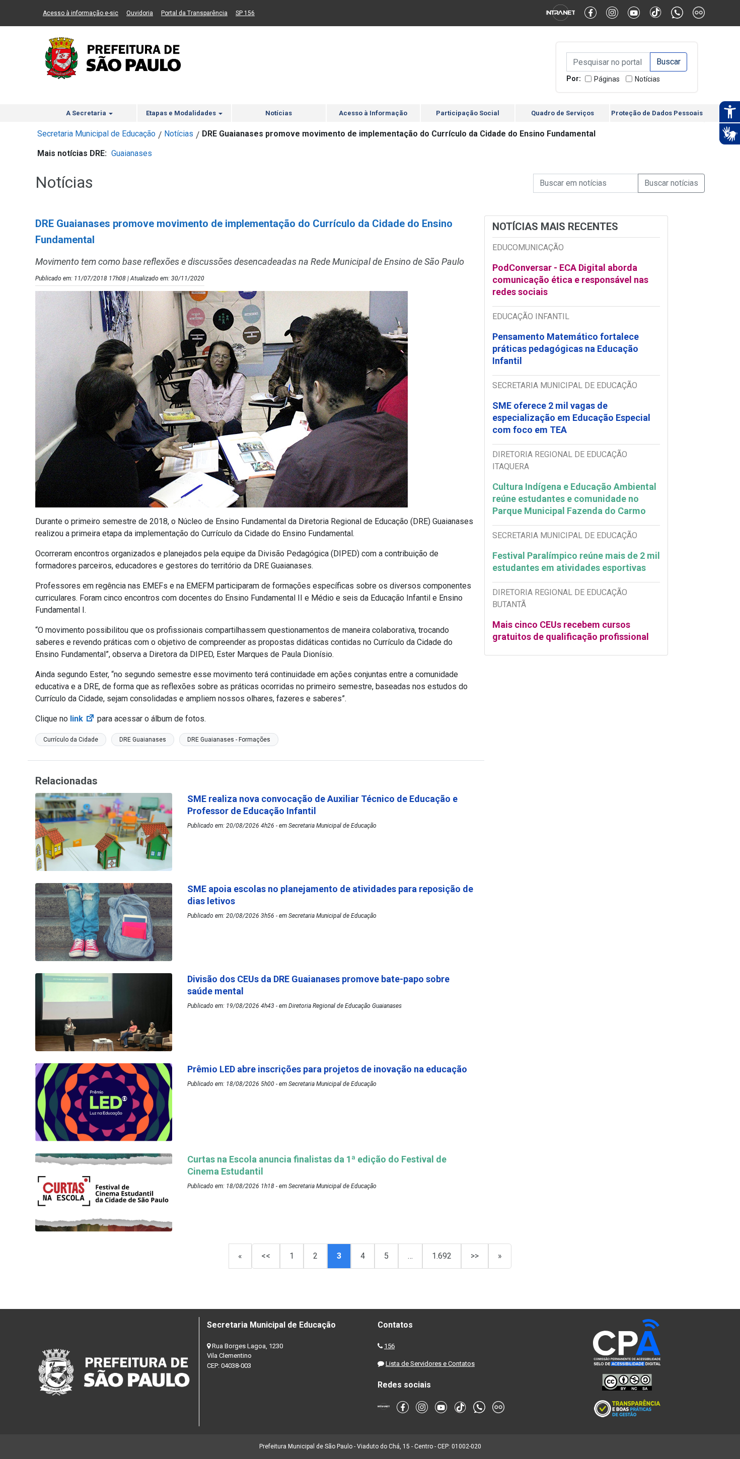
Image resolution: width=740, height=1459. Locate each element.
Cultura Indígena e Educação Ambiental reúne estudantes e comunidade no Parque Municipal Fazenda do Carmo (574, 498)
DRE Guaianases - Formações (228, 739)
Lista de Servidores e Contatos (430, 1363)
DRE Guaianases (142, 739)
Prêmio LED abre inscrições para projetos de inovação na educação (328, 1069)
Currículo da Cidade (70, 739)
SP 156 (245, 13)
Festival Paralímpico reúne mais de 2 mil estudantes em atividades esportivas (576, 561)
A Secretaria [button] (87, 113)
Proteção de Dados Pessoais (657, 113)
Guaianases (131, 153)
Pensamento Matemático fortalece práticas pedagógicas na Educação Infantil (565, 348)
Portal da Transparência (194, 13)
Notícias (647, 79)
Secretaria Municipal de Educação (96, 133)
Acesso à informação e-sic (80, 13)
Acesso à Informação (373, 113)
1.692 (442, 1256)
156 (389, 1346)
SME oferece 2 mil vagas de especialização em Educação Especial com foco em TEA (571, 417)
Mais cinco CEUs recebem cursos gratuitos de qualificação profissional (570, 630)
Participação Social (467, 113)
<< (265, 1256)
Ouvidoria (139, 13)
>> (475, 1256)
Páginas (607, 79)
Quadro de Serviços (562, 113)
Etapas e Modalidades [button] (181, 113)
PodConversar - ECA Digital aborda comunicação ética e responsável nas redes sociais (570, 279)
